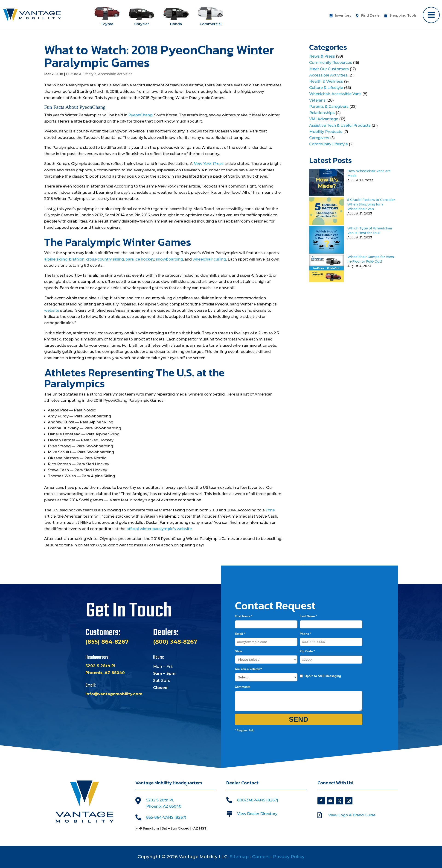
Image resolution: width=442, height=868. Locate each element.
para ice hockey (139, 259)
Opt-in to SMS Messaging (323, 676)
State (238, 651)
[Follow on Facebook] (321, 800)
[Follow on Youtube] (330, 800)
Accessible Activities (115, 74)
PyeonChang (140, 115)
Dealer (371, 16)
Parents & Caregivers (329, 106)
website (51, 310)
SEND (298, 719)
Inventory (343, 16)
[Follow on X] (339, 800)
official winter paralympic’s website (159, 529)
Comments (242, 687)
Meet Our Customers (329, 69)
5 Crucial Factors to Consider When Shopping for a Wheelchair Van (371, 204)
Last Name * (308, 616)
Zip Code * (307, 651)
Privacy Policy (289, 856)
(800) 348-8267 (175, 641)
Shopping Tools (403, 16)
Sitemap (239, 856)
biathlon (76, 259)
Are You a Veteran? (248, 669)
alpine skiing (55, 259)
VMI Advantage (323, 119)
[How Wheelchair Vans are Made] (326, 195)
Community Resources (330, 62)
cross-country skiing (105, 259)
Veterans (317, 100)
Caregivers (319, 138)
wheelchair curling (209, 259)
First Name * (243, 616)
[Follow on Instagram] (348, 800)
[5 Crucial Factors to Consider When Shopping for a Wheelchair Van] (326, 224)
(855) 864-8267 (106, 641)
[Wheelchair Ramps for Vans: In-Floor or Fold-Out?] (326, 281)
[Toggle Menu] (431, 15)
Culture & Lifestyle (81, 74)
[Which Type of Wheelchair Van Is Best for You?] (326, 252)
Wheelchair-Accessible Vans (335, 94)
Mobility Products (325, 131)
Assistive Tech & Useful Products (340, 125)
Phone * (305, 634)
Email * (240, 634)
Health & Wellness (326, 81)
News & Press (322, 56)
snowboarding (169, 259)
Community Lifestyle (328, 144)
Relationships (322, 113)
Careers (261, 856)
